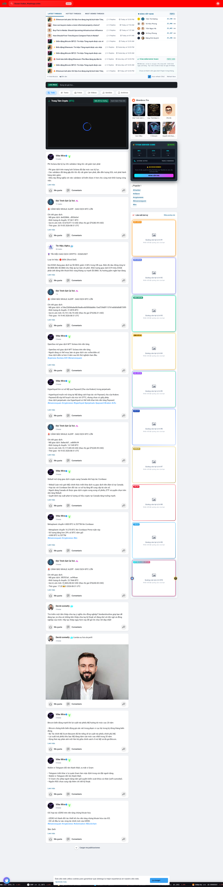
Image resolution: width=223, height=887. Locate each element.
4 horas (58, 763)
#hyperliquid (79, 403)
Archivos (124, 93)
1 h (57, 294)
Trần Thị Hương (152, 19)
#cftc (114, 403)
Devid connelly (63, 606)
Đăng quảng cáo (169, 215)
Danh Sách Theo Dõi (118, 101)
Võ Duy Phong (151, 33)
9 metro (58, 159)
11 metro (59, 204)
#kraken (107, 403)
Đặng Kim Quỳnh (152, 38)
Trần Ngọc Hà (151, 28)
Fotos (79, 93)
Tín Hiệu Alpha (63, 246)
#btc (75, 538)
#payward (99, 403)
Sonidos (108, 93)
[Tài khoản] (218, 3)
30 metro (59, 249)
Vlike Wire (60, 156)
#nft (66, 358)
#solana (60, 358)
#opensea (52, 358)
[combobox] (41, 3)
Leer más (51, 185)
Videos (93, 93)
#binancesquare (75, 358)
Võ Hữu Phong (151, 24)
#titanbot (137, 190)
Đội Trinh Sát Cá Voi (65, 201)
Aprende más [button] (61, 882)
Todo (52, 93)
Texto (65, 93)
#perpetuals (90, 403)
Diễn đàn (64, 76)
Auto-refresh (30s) (158, 76)
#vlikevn (136, 194)
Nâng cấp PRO (154, 175)
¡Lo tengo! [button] (156, 880)
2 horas (58, 339)
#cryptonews (67, 403)
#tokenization (79, 824)
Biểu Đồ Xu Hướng (101, 101)
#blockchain (91, 824)
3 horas (58, 474)
